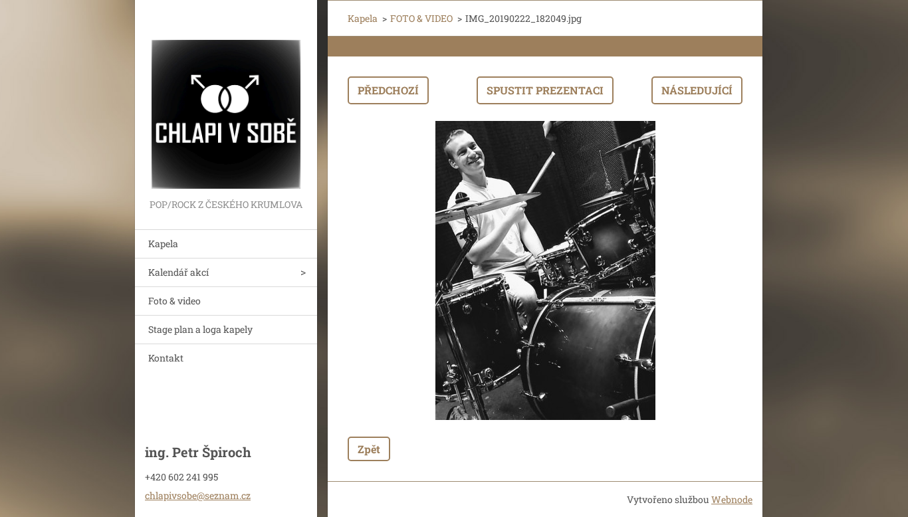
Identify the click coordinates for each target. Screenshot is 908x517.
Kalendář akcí (178, 272)
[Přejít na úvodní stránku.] (226, 98)
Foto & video (174, 300)
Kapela (163, 243)
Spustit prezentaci (545, 90)
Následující (697, 90)
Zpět (369, 449)
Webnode (731, 499)
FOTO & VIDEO (421, 18)
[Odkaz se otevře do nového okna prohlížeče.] (545, 270)
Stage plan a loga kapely (200, 329)
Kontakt (165, 358)
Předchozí (388, 90)
